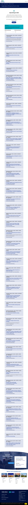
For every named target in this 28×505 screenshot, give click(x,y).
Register (17, 464)
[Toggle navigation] (26, 1)
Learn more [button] (22, 503)
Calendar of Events (4, 494)
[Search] (25, 1)
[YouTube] (7, 492)
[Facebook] (4, 492)
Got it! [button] (26, 503)
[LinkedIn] (5, 492)
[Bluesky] (2, 492)
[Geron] (3, 1)
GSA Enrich (14, 22)
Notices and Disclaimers (5, 497)
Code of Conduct (4, 499)
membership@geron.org (22, 500)
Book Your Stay (21, 464)
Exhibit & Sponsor (18, 465)
